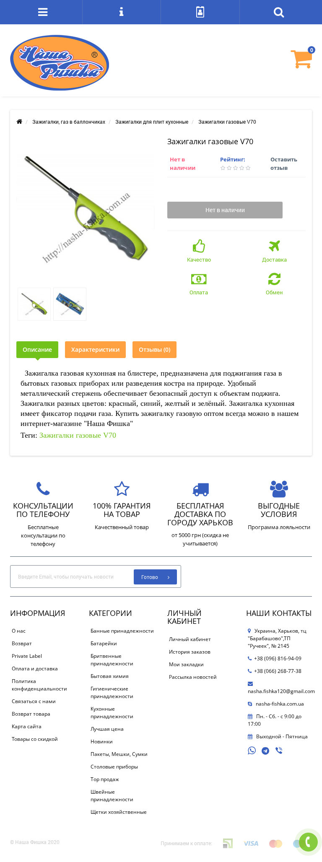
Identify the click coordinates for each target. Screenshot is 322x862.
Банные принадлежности (122, 630)
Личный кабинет (190, 639)
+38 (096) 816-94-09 (277, 658)
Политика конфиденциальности (39, 685)
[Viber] (279, 751)
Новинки (102, 741)
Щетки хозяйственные (119, 811)
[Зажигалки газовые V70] (85, 208)
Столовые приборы (114, 766)
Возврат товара (31, 713)
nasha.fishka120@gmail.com (281, 691)
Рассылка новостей (193, 676)
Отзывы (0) (154, 349)
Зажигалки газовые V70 (77, 435)
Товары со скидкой (35, 739)
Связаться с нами (34, 701)
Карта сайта (27, 726)
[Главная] (19, 121)
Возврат (22, 643)
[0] (301, 64)
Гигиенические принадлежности (112, 692)
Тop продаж (105, 779)
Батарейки (104, 643)
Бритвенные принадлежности (112, 659)
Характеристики (95, 349)
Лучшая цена (107, 728)
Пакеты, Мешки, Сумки (119, 754)
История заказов (189, 651)
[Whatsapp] (252, 749)
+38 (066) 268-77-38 (277, 671)
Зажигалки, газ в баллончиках (68, 121)
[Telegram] (266, 751)
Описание (37, 349)
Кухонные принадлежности (112, 712)
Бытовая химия (110, 676)
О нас (19, 630)
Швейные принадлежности (112, 795)
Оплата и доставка (35, 668)
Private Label (27, 655)
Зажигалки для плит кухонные (151, 121)
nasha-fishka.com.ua (279, 703)
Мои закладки (186, 664)
